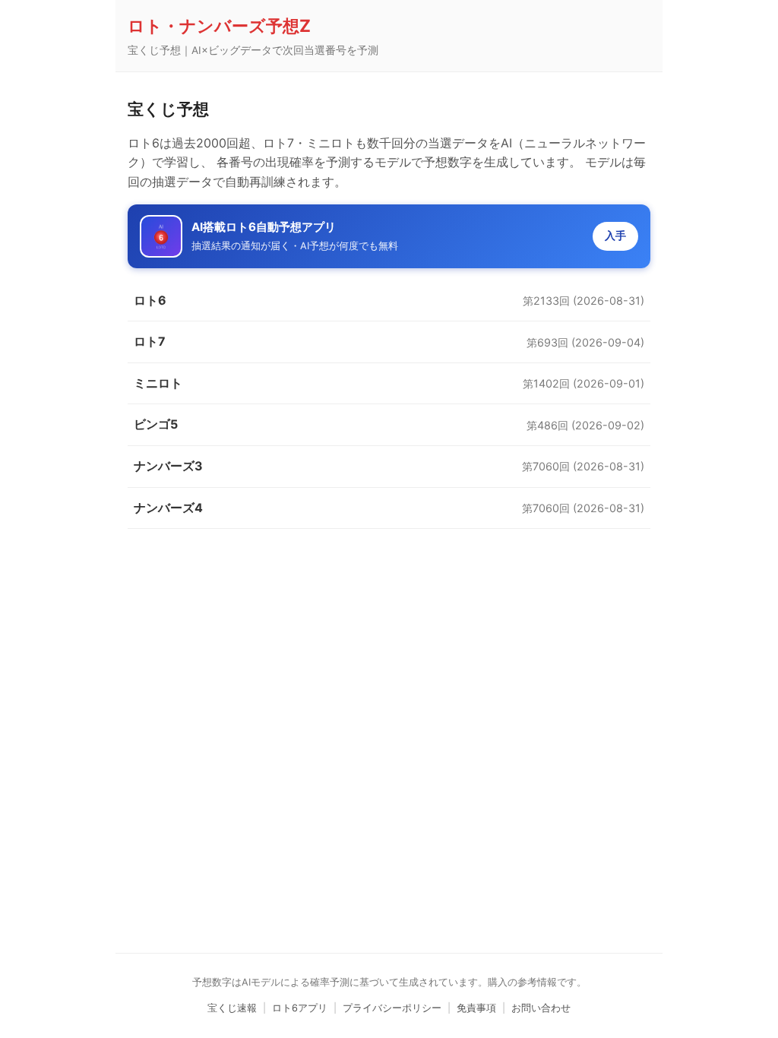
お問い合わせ (541, 1008)
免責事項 (476, 1008)
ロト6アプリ (299, 1008)
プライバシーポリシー (392, 1008)
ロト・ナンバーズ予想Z (219, 25)
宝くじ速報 (232, 1008)
